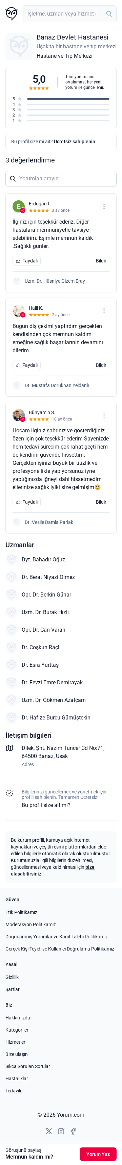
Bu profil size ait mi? (46, 805)
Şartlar (12, 989)
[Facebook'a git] (73, 1131)
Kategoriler (16, 1030)
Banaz (46, 756)
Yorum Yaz (98, 1154)
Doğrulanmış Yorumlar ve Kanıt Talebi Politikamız (56, 936)
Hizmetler (15, 1042)
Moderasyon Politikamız (30, 924)
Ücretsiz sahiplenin (74, 141)
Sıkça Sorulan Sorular (27, 1066)
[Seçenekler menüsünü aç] (104, 206)
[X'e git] (49, 1131)
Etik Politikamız (21, 912)
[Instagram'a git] (61, 1131)
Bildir (101, 260)
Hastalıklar (16, 1078)
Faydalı (30, 260)
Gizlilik (12, 977)
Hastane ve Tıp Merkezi (65, 56)
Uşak (62, 756)
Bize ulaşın (16, 1054)
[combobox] (70, 13)
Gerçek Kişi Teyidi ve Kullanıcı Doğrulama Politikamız (59, 949)
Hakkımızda (17, 1017)
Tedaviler (14, 1090)
